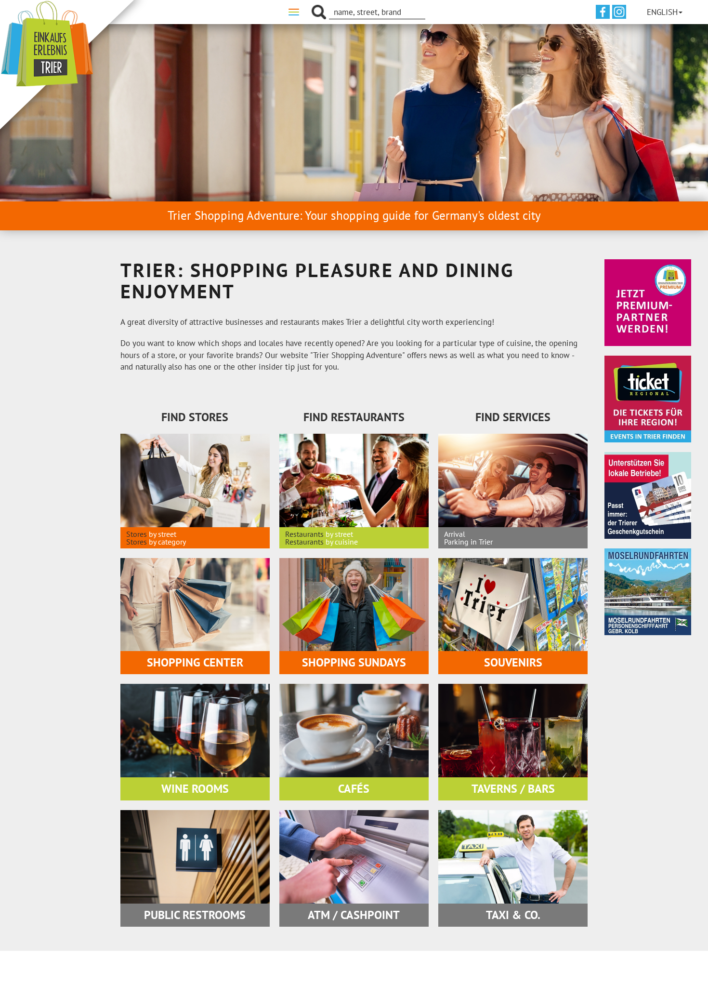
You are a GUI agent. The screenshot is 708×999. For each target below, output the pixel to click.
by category (167, 541)
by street (162, 534)
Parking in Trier (468, 541)
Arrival (454, 534)
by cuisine (342, 541)
